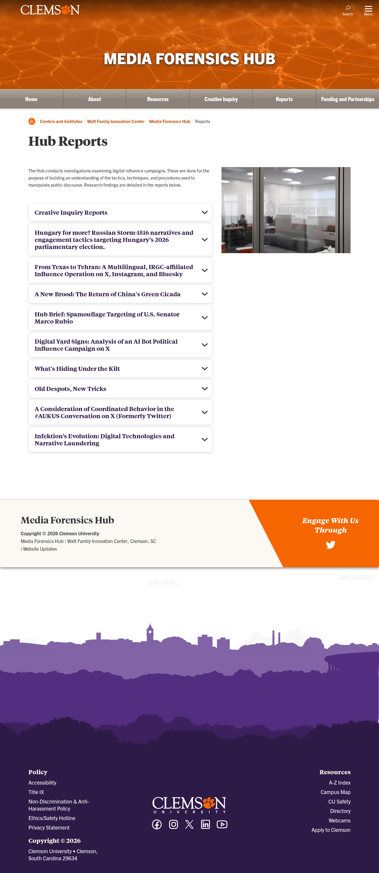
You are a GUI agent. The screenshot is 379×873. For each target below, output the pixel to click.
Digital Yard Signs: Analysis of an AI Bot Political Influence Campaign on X (106, 344)
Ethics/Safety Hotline (51, 817)
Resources (157, 98)
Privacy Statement (49, 827)
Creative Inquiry (221, 98)
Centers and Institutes (61, 121)
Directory (340, 810)
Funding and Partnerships (347, 98)
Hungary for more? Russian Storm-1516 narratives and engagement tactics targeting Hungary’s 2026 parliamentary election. (114, 239)
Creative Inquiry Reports (71, 212)
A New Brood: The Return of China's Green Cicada (108, 294)
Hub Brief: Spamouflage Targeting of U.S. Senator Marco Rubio (107, 317)
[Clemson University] (50, 15)
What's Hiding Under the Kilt (77, 368)
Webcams (340, 820)
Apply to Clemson (331, 829)
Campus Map (336, 791)
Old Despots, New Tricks (70, 388)
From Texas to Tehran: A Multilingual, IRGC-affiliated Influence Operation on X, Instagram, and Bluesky (114, 270)
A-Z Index (340, 782)
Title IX (36, 791)
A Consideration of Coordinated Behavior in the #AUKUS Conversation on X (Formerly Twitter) (104, 412)
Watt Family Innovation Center (115, 121)
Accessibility (42, 782)
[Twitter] (330, 548)
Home (31, 98)
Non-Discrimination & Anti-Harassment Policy (58, 805)
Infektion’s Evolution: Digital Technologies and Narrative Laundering (104, 439)
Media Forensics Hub (169, 121)
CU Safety (339, 801)
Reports (284, 98)
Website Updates (40, 549)
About (94, 98)
